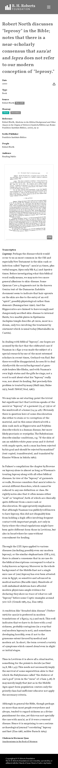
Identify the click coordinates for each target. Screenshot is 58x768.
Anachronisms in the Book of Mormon (19, 741)
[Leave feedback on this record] (54, 84)
